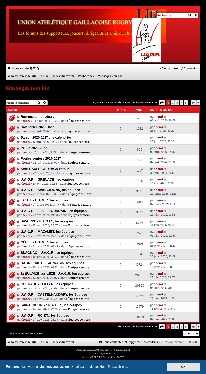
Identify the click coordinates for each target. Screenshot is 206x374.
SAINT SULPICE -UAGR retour (45, 169)
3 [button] (177, 102)
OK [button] (183, 366)
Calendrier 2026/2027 (37, 127)
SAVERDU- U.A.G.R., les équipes (47, 221)
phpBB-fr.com (108, 353)
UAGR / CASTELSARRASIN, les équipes (52, 263)
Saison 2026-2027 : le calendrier (46, 137)
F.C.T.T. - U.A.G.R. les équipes (44, 200)
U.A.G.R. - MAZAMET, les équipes (47, 232)
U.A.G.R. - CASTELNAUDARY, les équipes (54, 294)
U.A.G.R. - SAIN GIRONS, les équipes (50, 190)
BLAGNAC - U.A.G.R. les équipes (47, 253)
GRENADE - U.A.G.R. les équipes (47, 284)
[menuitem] (34, 68)
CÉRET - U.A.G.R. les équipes (44, 242)
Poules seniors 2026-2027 (41, 158)
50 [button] (193, 102)
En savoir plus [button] (118, 366)
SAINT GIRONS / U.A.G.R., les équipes (51, 305)
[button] (162, 102)
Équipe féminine (78, 131)
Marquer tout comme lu (103, 102)
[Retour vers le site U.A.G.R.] (88, 25)
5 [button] (186, 102)
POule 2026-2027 (34, 148)
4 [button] (181, 102)
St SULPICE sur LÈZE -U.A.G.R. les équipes (55, 274)
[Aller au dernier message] (165, 116)
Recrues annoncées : (37, 117)
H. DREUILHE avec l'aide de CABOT (107, 357)
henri (26, 121)
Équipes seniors (79, 121)
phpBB (93, 350)
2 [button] (172, 102)
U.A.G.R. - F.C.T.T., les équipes (45, 315)
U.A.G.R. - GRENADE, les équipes (47, 179)
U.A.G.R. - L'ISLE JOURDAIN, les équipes (54, 211)
